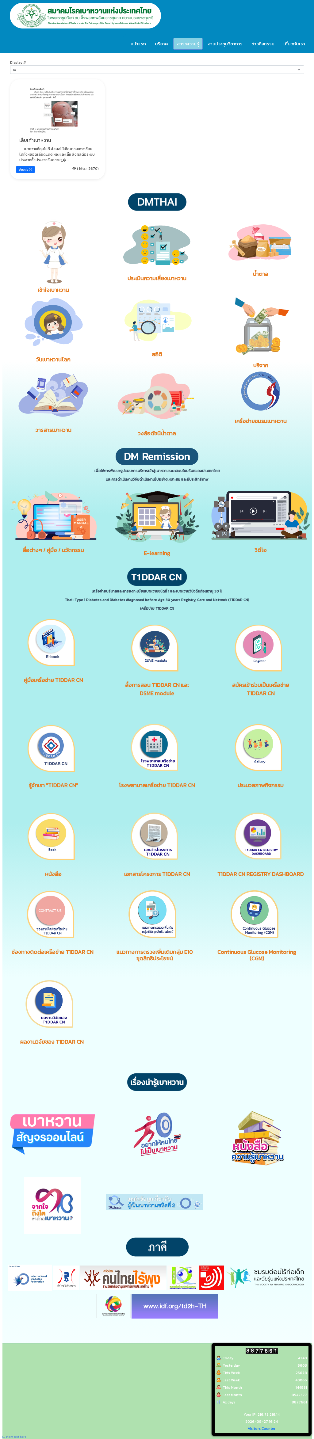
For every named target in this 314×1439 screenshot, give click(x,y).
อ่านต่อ (24, 169)
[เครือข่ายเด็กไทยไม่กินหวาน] (66, 1277)
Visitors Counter (261, 1428)
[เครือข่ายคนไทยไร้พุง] (123, 1277)
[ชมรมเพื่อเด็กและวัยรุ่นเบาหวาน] (182, 1277)
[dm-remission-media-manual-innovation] (53, 515)
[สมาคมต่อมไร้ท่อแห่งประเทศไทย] (211, 1277)
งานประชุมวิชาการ (225, 43)
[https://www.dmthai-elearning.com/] (157, 516)
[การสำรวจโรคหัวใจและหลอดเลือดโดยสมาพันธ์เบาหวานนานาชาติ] (175, 1305)
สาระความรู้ (188, 43)
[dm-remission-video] (260, 515)
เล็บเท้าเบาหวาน (35, 140)
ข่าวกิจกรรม (262, 43)
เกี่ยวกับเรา (294, 43)
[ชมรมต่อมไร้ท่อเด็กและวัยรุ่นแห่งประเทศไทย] (265, 1277)
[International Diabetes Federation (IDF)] (30, 1277)
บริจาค (161, 43)
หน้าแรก (138, 43)
